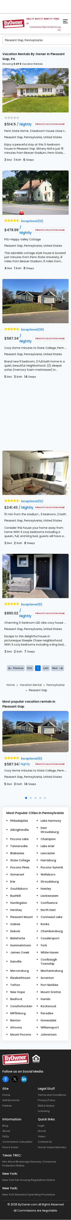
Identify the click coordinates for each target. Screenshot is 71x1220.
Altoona (16, 1027)
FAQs (5, 1136)
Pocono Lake (19, 839)
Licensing (44, 1111)
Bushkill (15, 896)
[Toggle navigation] (66, 22)
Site (5, 1088)
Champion (48, 839)
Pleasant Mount (21, 917)
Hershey (16, 910)
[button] (26, 798)
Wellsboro (48, 874)
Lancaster (48, 853)
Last (46, 668)
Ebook (42, 1131)
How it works (10, 1147)
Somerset (17, 874)
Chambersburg (52, 931)
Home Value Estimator (52, 1147)
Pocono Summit (52, 867)
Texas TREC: (11, 1155)
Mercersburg (19, 971)
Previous (18, 668)
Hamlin (45, 999)
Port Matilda (49, 985)
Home (6, 1095)
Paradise (47, 1013)
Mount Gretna (51, 992)
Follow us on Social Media (22, 1071)
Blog (5, 1125)
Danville (15, 961)
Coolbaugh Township (49, 962)
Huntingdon (18, 903)
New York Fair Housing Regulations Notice (28, 1180)
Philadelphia (19, 821)
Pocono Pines (19, 867)
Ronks (45, 924)
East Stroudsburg (50, 830)
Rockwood (48, 1006)
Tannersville (19, 846)
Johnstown (49, 1035)
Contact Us (45, 1142)
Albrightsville (19, 830)
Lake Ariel (47, 846)
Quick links (46, 1119)
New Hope (17, 992)
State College (20, 860)
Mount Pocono (20, 1035)
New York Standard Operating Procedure (28, 1194)
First (29, 668)
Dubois (15, 931)
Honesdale (48, 1020)
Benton (15, 1020)
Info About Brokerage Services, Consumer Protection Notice (29, 1163)
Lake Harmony (51, 821)
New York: (10, 1173)
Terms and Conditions (52, 1095)
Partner (7, 1106)
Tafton (15, 985)
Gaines (15, 924)
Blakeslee (17, 853)
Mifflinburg (18, 1013)
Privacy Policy (46, 1100)
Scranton (47, 978)
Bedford (16, 999)
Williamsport (50, 1027)
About (6, 1131)
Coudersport (50, 938)
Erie (12, 882)
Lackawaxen (49, 896)
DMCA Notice (46, 1106)
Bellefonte (17, 938)
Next (55, 668)
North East (48, 910)
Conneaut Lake (51, 917)
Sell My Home (11, 1100)
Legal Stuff (46, 1088)
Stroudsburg (50, 882)
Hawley (46, 889)
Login (41, 1125)
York (44, 945)
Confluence (49, 903)
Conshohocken (21, 1006)
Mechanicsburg (52, 971)
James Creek (19, 952)
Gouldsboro (19, 889)
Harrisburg (48, 860)
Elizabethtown (20, 978)
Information (11, 1119)
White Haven (50, 952)
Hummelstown (20, 945)
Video (42, 1136)
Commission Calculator (17, 1142)
